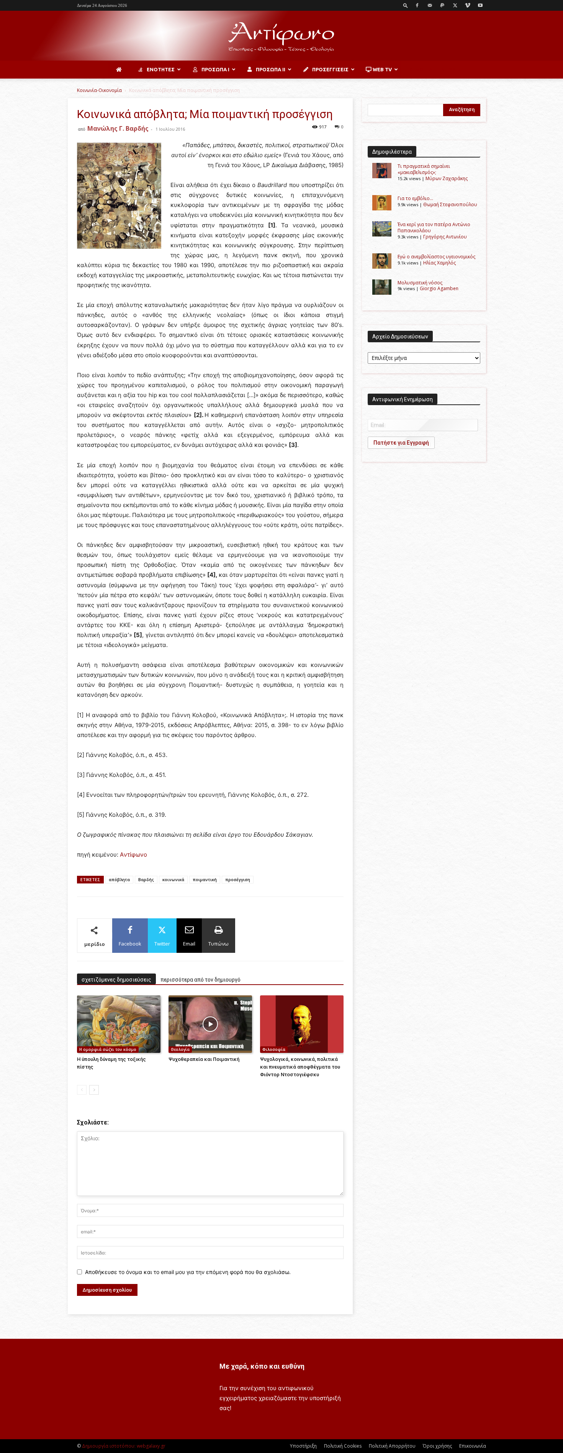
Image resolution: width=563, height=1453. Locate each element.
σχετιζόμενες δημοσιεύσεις (116, 980)
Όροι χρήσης (437, 1446)
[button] (405, 5)
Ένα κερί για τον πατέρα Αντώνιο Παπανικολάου (434, 227)
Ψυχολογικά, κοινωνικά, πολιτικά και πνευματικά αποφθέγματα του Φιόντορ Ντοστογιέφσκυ (300, 1066)
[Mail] (429, 5)
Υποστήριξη (303, 1446)
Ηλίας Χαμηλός (439, 262)
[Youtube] (480, 5)
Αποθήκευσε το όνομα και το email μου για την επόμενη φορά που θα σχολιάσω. (188, 1272)
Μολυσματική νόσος (420, 282)
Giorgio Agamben (439, 288)
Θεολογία (180, 1049)
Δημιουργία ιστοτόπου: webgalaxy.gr (123, 1446)
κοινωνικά (173, 879)
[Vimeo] (467, 5)
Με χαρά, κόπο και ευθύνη (261, 1366)
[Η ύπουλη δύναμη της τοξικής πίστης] (118, 1024)
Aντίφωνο (133, 854)
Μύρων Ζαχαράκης (447, 178)
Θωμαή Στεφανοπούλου (450, 204)
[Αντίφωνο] (281, 36)
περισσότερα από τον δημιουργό (200, 980)
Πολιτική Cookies (343, 1446)
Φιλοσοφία (273, 1049)
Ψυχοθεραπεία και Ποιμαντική (204, 1059)
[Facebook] (417, 5)
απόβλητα (119, 879)
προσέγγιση (237, 879)
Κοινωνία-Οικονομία (99, 90)
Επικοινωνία (472, 1446)
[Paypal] (442, 5)
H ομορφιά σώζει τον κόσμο (107, 1049)
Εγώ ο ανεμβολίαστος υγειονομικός (436, 256)
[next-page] (94, 1090)
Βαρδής (146, 879)
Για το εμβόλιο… (415, 198)
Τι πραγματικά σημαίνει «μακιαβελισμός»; (424, 169)
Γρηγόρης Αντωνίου (445, 236)
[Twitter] (455, 5)
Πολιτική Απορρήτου (392, 1446)
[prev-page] (82, 1090)
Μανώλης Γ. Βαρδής (118, 128)
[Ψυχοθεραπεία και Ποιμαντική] (210, 1024)
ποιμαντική (205, 879)
